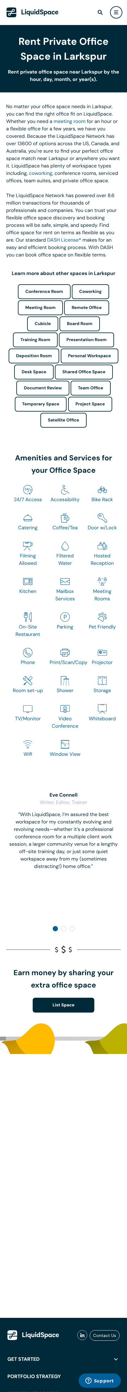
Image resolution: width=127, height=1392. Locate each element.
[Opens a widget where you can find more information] (99, 1381)
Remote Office (87, 308)
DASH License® (64, 240)
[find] (100, 12)
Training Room (35, 340)
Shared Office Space (83, 372)
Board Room (79, 324)
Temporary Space (40, 404)
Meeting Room (40, 308)
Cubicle (43, 324)
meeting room (70, 121)
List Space (64, 1005)
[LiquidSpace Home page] (32, 12)
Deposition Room (34, 356)
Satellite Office (63, 420)
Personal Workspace (89, 356)
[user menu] (116, 12)
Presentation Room (86, 340)
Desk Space (34, 372)
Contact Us (104, 1335)
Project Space (90, 404)
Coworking (90, 291)
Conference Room (44, 291)
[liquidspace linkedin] (82, 1335)
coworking (40, 173)
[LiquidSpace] (33, 1335)
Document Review (43, 388)
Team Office (90, 388)
